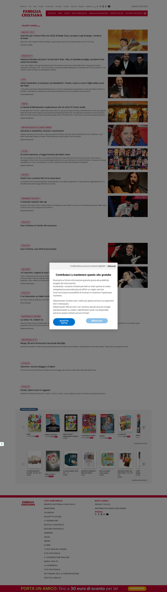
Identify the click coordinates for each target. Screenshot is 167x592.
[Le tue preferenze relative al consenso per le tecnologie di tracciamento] (2, 444)
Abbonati (111, 266)
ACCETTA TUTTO (64, 322)
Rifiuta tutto (97, 321)
